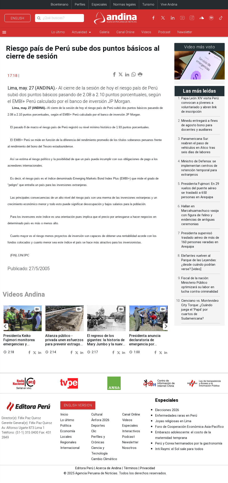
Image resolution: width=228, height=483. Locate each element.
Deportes (98, 426)
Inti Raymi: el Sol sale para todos (179, 449)
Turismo (148, 4)
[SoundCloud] (201, 17)
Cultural (96, 414)
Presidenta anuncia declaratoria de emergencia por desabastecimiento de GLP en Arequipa (147, 344)
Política (65, 426)
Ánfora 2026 (100, 420)
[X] (163, 17)
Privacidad (147, 468)
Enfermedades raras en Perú (176, 416)
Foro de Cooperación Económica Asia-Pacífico (189, 427)
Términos (131, 468)
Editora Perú (84, 468)
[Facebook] (153, 17)
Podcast (164, 32)
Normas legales (124, 4)
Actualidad (82, 32)
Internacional (69, 448)
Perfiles (80, 4)
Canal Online (125, 32)
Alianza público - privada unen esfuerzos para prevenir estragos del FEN (64, 342)
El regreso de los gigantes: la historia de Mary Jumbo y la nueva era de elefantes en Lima (105, 344)
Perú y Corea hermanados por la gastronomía (188, 443)
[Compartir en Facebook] (30, 352)
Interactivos (131, 431)
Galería (104, 32)
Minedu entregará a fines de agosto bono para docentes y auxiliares (199, 125)
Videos (146, 32)
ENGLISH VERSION (78, 405)
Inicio (64, 414)
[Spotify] (211, 17)
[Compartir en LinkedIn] (40, 352)
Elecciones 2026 (167, 410)
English (17, 18)
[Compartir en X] (35, 352)
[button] (5, 326)
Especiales (99, 4)
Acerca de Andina (108, 468)
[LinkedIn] (172, 17)
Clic (93, 431)
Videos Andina (24, 294)
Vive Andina (169, 4)
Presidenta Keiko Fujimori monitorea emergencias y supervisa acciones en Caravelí (21, 344)
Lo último (58, 32)
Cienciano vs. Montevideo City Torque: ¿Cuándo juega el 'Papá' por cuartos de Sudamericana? (200, 309)
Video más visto (199, 47)
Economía (67, 431)
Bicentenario (59, 4)
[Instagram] (191, 17)
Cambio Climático (104, 459)
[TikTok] (220, 17)
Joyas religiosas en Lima (173, 421)
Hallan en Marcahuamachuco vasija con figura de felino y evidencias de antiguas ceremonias (200, 215)
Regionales (68, 442)
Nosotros (129, 448)
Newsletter (184, 32)
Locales (66, 437)
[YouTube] (182, 17)
